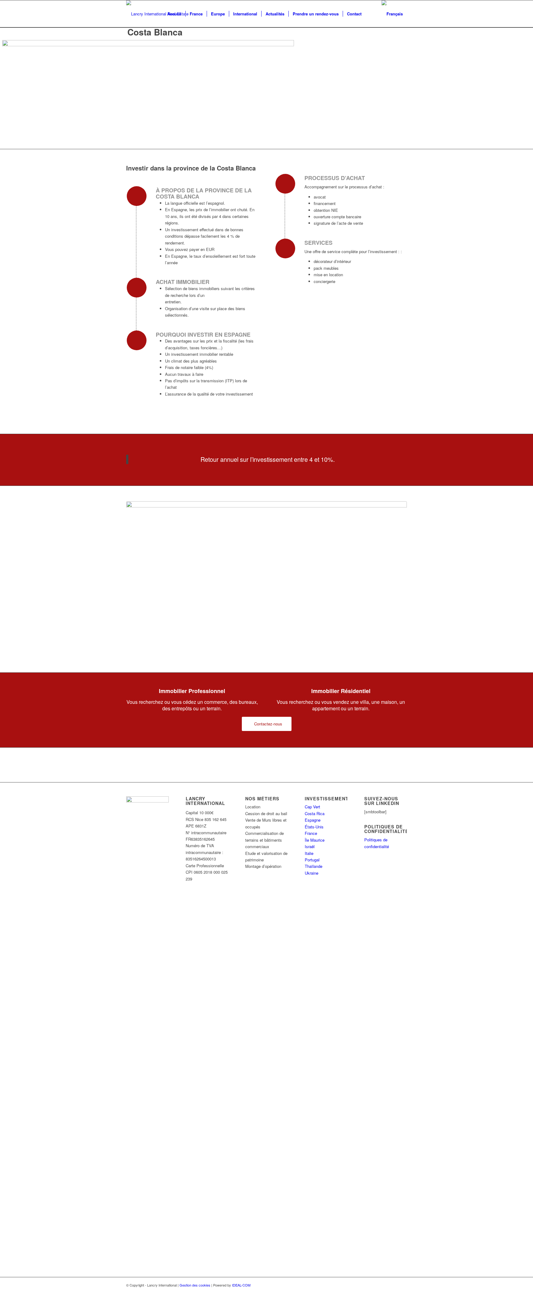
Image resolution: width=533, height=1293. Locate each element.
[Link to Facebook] (393, 1285)
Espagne (312, 820)
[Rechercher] (372, 13)
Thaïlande (313, 866)
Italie (309, 853)
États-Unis (314, 827)
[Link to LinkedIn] (402, 1285)
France (311, 833)
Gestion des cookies (195, 1285)
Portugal (312, 860)
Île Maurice (314, 840)
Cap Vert (312, 807)
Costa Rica (314, 813)
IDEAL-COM (241, 1285)
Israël (310, 846)
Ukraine (311, 873)
